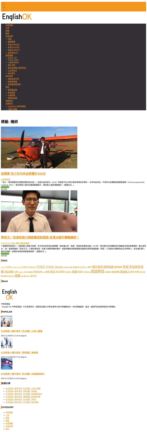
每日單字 (11, 73)
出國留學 (75, 267)
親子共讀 (142, 272)
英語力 (81, 272)
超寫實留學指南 (14, 84)
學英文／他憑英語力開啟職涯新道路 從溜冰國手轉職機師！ (40, 237)
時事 (9, 39)
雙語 (22, 276)
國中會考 (97, 266)
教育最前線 (12, 90)
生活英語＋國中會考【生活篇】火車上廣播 (21, 331)
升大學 (82, 267)
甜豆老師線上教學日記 (17, 68)
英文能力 (68, 272)
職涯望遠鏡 (24, 243)
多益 (126, 266)
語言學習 (4, 276)
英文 (52, 271)
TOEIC (8, 3)
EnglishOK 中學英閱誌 (17, 106)
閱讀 (17, 275)
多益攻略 (9, 36)
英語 (74, 271)
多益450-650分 (13, 47)
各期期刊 (9, 104)
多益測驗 (8, 271)
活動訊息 (9, 101)
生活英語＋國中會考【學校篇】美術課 (19, 352)
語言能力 (11, 276)
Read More (5, 187)
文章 (13, 243)
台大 (86, 267)
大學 (16, 272)
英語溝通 (115, 272)
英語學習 (97, 271)
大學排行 (20, 272)
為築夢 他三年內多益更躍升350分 (23, 173)
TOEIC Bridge (54, 266)
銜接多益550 (13, 53)
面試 (25, 276)
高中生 (33, 276)
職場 (7, 33)
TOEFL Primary (28, 267)
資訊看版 (11, 93)
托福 (35, 272)
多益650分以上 (14, 44)
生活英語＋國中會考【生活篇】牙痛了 (21, 399)
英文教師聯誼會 (12, 7)
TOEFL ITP (12, 58)
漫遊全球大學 (13, 79)
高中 (28, 276)
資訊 (7, 87)
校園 (7, 31)
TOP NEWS (5, 243)
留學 (40, 272)
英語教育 (108, 272)
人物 (7, 28)
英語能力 (125, 271)
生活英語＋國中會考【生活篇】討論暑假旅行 (23, 374)
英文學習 (60, 272)
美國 (48, 272)
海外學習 (9, 76)
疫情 (44, 272)
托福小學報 (12, 109)
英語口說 (87, 272)
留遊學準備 (12, 82)
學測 (25, 272)
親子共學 (11, 65)
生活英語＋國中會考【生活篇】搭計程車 (22, 402)
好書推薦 (11, 95)
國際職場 (11, 42)
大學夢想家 (5, 179)
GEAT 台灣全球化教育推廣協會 (18, 10)
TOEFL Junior (13, 60)
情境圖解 (30, 272)
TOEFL (8, 5)
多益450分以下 (14, 50)
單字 (90, 267)
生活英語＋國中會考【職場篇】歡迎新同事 (23, 397)
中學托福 (66, 267)
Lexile (3, 267)
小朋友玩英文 (13, 62)
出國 (70, 267)
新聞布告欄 (12, 98)
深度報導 (9, 25)
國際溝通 (108, 267)
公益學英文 (12, 71)
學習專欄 (9, 55)
